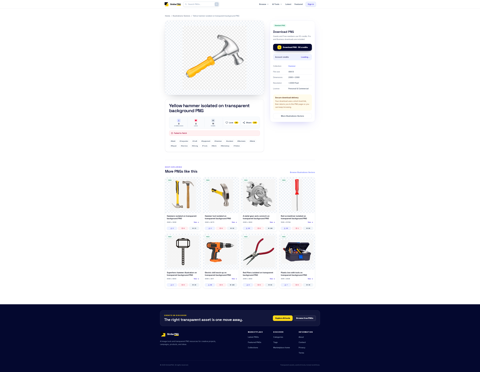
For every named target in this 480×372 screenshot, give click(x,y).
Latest (288, 4)
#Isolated (229, 141)
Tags (275, 342)
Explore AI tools (282, 318)
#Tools (204, 146)
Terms (301, 353)
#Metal (252, 141)
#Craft (194, 141)
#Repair (174, 146)
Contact (302, 342)
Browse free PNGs (304, 318)
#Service (184, 146)
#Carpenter (184, 141)
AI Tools (275, 4)
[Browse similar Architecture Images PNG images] (197, 181)
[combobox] (200, 4)
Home (167, 16)
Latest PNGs (253, 337)
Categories (278, 337)
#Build (173, 141)
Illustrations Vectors (181, 16)
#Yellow (237, 146)
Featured (298, 4)
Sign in (311, 4)
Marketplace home (281, 347)
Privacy (302, 347)
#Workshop (225, 146)
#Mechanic (241, 141)
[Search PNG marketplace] (217, 4)
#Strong (195, 146)
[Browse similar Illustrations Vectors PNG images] (197, 238)
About (301, 337)
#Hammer (218, 141)
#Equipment (205, 141)
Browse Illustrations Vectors (302, 172)
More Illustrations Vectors (292, 116)
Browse (262, 4)
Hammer (292, 66)
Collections (253, 347)
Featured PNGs (254, 342)
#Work (214, 146)
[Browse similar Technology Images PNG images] (273, 181)
